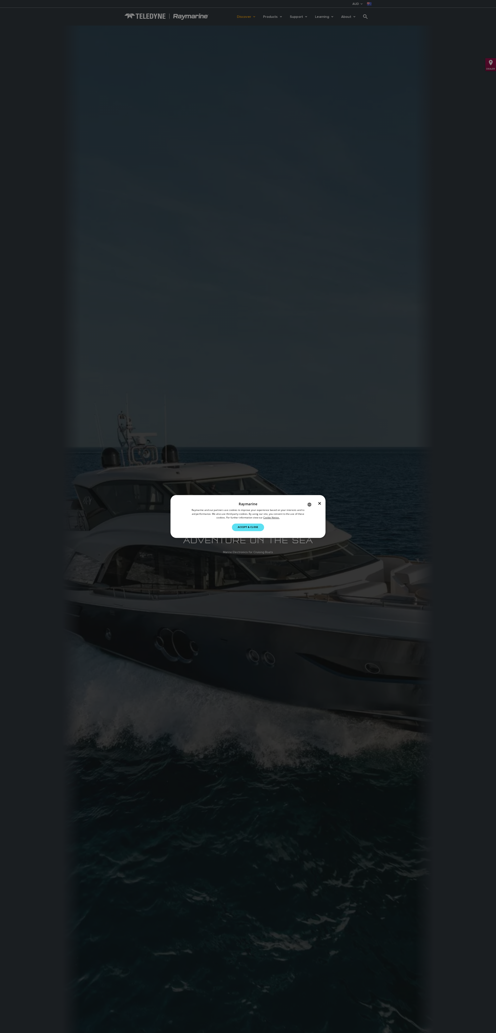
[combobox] (309, 504)
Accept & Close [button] (248, 527)
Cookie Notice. (271, 517)
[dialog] (248, 516)
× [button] (319, 503)
